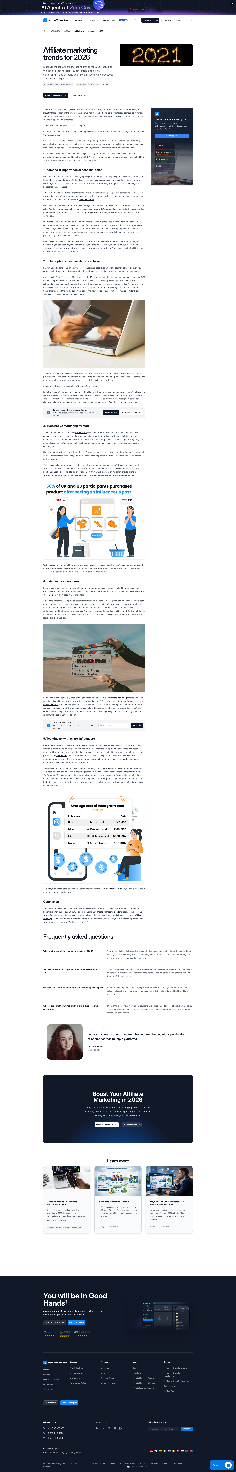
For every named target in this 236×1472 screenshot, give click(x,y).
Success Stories (107, 1378)
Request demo (111, 412)
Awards (104, 1373)
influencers (61, 755)
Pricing (46, 1369)
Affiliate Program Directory (143, 1388)
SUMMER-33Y (77, 12)
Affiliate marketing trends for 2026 (88, 31)
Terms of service (98, 1463)
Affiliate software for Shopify (175, 1368)
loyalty (69, 402)
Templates (137, 1373)
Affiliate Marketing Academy (144, 1378)
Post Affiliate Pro (75, 1314)
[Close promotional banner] (232, 3)
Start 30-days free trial (131, 412)
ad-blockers (81, 432)
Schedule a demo (76, 1323)
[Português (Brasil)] (186, 1451)
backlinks (117, 711)
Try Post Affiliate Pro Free (55, 95)
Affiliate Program (108, 1383)
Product (78, 20)
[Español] (160, 1451)
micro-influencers (106, 768)
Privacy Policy (130, 1463)
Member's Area (76, 1373)
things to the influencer (114, 888)
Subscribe (137, 725)
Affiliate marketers (51, 193)
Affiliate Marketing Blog (60, 31)
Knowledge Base (76, 1368)
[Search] (137, 20)
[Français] (164, 1451)
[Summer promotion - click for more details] (118, 7)
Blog (134, 1368)
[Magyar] (169, 1451)
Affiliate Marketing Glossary (144, 1383)
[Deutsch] (151, 1451)
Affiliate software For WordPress (177, 1381)
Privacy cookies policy (149, 1463)
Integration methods (51, 1379)
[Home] (44, 31)
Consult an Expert (150, 20)
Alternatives (48, 1389)
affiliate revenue (86, 199)
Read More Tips (79, 95)
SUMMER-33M (54, 12)
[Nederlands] (178, 1451)
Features (46, 1374)
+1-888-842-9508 (55, 1433)
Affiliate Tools (169, 1391)
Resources (91, 20)
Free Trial (167, 20)
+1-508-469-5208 (55, 1438)
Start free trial (51, 1403)
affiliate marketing (72, 66)
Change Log (75, 1378)
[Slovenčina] (191, 1451)
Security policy (115, 1463)
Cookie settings (177, 1463)
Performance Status (78, 1383)
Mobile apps (48, 1384)
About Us (105, 1368)
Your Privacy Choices (140, 1467)
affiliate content (50, 704)
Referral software (171, 1386)
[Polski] (182, 1451)
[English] (155, 1451)
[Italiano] (173, 1451)
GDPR (164, 1463)
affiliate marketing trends (108, 912)
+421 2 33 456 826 (55, 1428)
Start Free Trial (172, 136)
